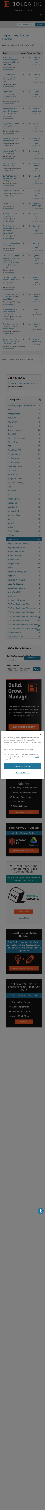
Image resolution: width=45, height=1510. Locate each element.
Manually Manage (23, 773)
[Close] (40, 734)
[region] (22, 755)
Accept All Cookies (22, 766)
